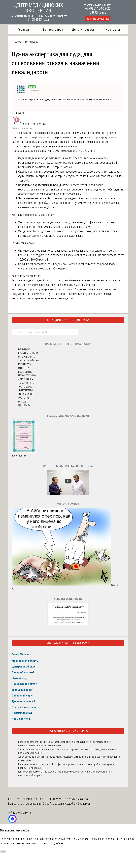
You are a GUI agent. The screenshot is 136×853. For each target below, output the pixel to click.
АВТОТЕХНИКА (25, 379)
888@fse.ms (98, 12)
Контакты (113, 29)
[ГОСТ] (68, 625)
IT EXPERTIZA (24, 364)
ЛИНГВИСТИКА (25, 390)
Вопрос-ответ (53, 29)
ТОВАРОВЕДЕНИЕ (27, 382)
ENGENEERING (25, 371)
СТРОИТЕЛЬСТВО (26, 356)
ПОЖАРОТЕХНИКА (27, 375)
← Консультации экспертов (25, 41)
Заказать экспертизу (98, 18)
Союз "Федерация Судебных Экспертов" (67, 803)
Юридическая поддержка (68, 320)
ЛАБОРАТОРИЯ (25, 394)
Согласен (3, 851)
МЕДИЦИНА (24, 349)
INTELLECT (23, 401)
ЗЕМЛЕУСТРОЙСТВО (28, 360)
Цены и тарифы (83, 29)
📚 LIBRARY (24, 405)
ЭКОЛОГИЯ (24, 397)
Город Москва (20, 654)
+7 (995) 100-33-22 (98, 8)
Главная (23, 29)
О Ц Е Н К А (23, 368)
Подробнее (57, 843)
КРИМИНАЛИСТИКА (28, 353)
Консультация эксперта (68, 731)
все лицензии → (20, 455)
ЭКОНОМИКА (25, 386)
